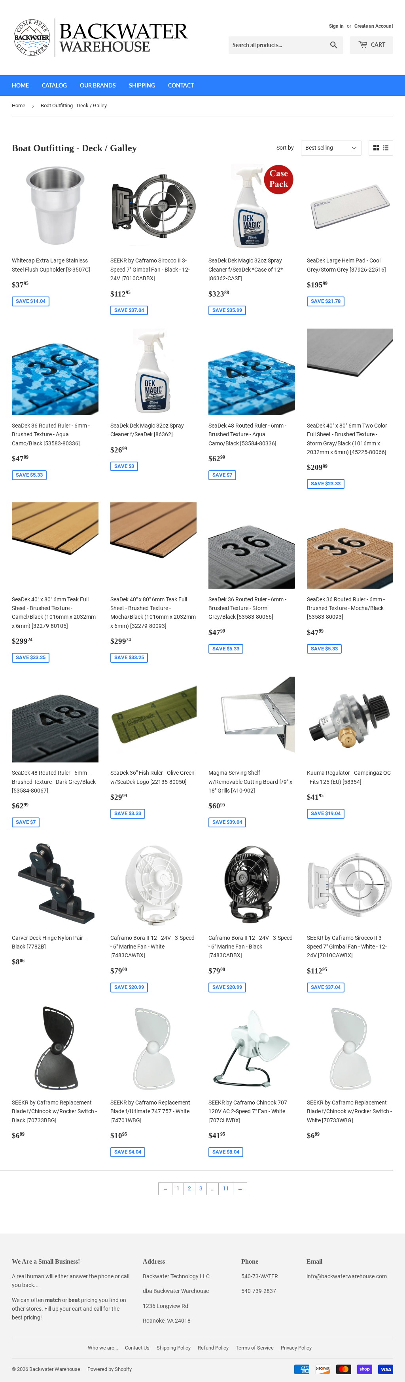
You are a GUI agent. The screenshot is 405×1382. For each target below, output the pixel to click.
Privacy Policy (296, 1348)
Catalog (54, 85)
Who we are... (103, 1348)
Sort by (285, 147)
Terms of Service (255, 1348)
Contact (181, 85)
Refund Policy (213, 1348)
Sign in (336, 26)
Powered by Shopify (109, 1369)
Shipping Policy (174, 1348)
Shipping (142, 85)
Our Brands (98, 85)
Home (20, 85)
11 (226, 1188)
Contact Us (137, 1348)
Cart (377, 44)
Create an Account (373, 26)
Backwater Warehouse (54, 1369)
